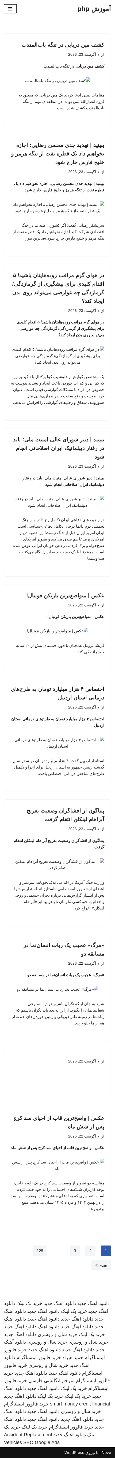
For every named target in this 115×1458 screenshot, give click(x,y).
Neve (106, 1452)
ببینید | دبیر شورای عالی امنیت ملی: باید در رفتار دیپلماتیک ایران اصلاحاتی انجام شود (58, 448)
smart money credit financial (80, 1404)
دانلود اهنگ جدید (93, 1303)
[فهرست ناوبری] (10, 8)
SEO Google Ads (41, 1442)
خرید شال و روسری (58, 1334)
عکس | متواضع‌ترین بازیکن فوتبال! (65, 595)
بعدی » (101, 1265)
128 (40, 1250)
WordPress (74, 1452)
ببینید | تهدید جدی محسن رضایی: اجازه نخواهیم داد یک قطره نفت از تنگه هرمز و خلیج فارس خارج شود (57, 153)
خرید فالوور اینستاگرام (38, 1357)
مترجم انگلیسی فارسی (51, 1380)
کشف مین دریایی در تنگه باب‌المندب (63, 45)
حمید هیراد (72, 1357)
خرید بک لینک (29, 1303)
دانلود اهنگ (49, 1326)
